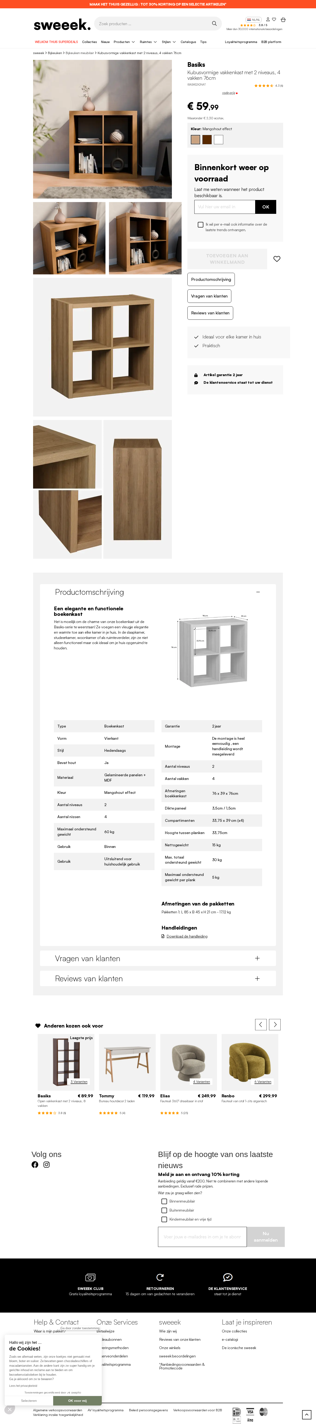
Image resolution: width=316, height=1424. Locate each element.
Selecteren (29, 1401)
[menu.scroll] (306, 1414)
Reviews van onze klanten (180, 1339)
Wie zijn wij (168, 1331)
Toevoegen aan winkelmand (227, 259)
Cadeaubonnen (109, 1339)
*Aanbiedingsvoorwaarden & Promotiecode (181, 1366)
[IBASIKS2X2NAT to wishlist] (275, 259)
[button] (9, 1409)
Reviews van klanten (210, 312)
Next (275, 1025)
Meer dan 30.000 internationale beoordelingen (254, 29)
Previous (261, 1025)
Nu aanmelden (266, 1237)
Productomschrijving (211, 279)
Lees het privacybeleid (23, 1385)
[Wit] (218, 139)
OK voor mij (77, 1401)
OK (265, 207)
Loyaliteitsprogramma (241, 42)
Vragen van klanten (209, 295)
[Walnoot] (207, 139)
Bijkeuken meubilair (80, 53)
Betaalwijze (105, 1331)
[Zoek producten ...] (214, 23)
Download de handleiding (187, 936)
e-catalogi (230, 1339)
